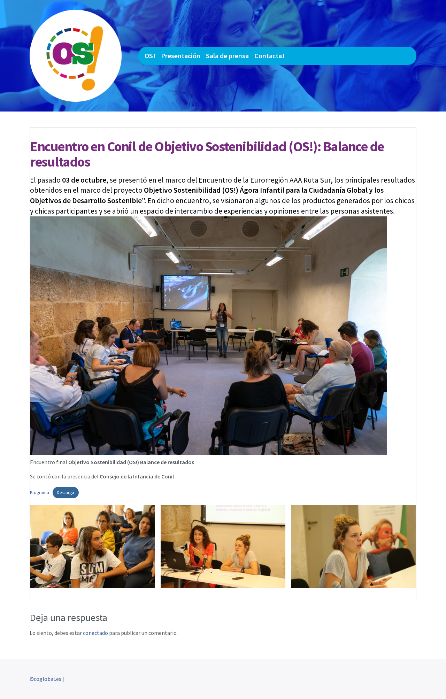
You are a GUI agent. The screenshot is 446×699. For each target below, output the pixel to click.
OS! (150, 55)
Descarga (65, 492)
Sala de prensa (227, 55)
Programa (39, 492)
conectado (95, 632)
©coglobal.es (45, 678)
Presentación (180, 55)
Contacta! (269, 55)
